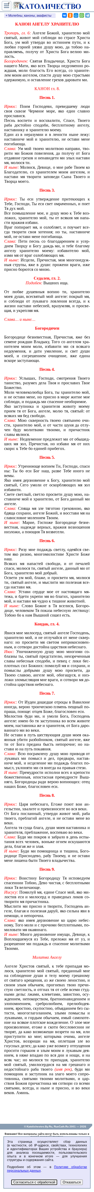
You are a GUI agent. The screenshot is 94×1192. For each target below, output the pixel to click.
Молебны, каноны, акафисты (29, 15)
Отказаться (72, 1182)
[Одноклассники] (70, 15)
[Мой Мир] (76, 15)
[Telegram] (87, 15)
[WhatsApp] (81, 15)
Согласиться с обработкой (34, 1182)
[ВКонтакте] (64, 15)
